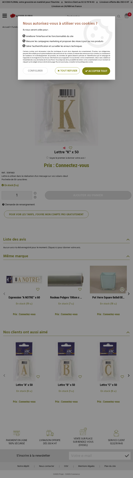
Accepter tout (97, 71)
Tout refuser (68, 71)
